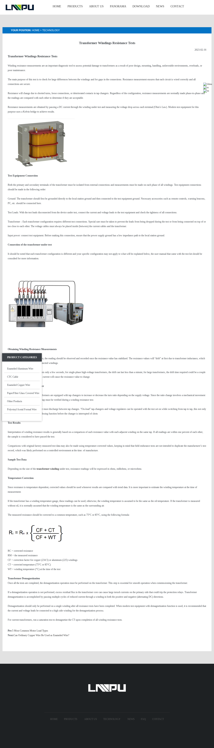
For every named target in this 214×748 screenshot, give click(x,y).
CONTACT (177, 6)
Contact (158, 719)
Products (70, 719)
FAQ (143, 719)
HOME (57, 6)
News (131, 719)
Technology (51, 30)
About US (90, 719)
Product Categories (22, 357)
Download (141, 6)
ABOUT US (96, 6)
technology (112, 719)
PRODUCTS (75, 6)
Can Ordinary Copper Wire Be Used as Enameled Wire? (41, 635)
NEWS (160, 6)
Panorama (118, 6)
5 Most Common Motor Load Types (30, 630)
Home (35, 30)
